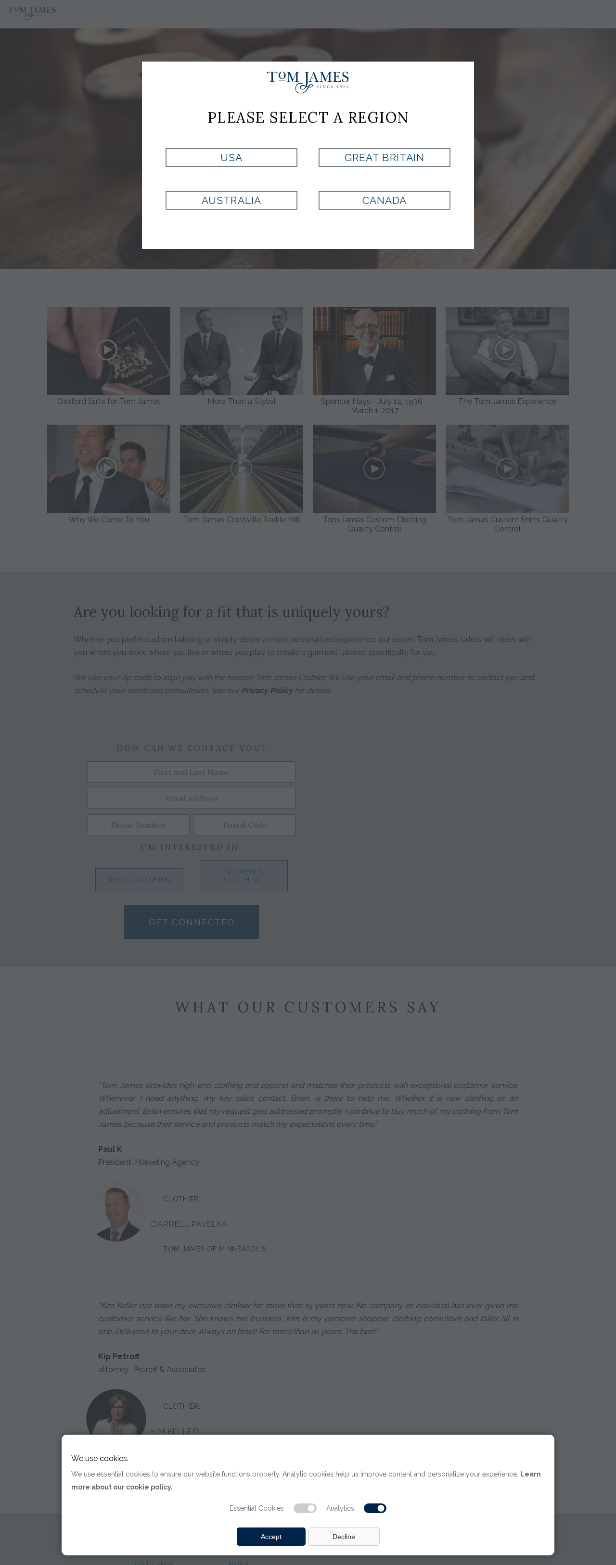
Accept (271, 1536)
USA (231, 157)
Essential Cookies (257, 1508)
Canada (384, 200)
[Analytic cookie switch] (375, 1508)
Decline (344, 1536)
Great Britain (384, 157)
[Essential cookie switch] (305, 1508)
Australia (231, 200)
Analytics (340, 1508)
